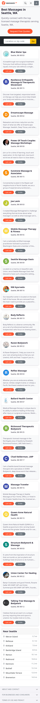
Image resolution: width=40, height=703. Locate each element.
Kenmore (21, 663)
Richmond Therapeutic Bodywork (22, 427)
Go (33, 41)
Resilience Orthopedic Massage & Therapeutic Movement (23, 82)
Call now (8, 71)
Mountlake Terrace (21, 673)
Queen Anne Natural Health (21, 513)
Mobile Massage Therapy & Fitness (23, 230)
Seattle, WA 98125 (17, 432)
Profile (20, 71)
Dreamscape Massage (22, 112)
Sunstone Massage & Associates (21, 172)
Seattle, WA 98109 (17, 146)
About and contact (10, 689)
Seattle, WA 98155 (17, 235)
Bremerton (21, 677)
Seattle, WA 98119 (17, 318)
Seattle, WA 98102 (17, 116)
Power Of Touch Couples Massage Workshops (23, 141)
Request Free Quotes (20, 31)
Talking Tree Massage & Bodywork (23, 602)
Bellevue (21, 641)
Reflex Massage (19, 370)
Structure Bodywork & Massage (22, 544)
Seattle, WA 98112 (17, 607)
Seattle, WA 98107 (17, 402)
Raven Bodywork (19, 342)
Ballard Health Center (22, 398)
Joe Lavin (15, 201)
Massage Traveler (20, 484)
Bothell (21, 668)
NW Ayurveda (18, 287)
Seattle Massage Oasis (22, 259)
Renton (21, 654)
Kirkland (21, 645)
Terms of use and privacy (13, 700)
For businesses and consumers (16, 695)
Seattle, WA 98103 (17, 55)
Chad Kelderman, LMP (22, 456)
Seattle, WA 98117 (17, 460)
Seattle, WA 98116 (17, 290)
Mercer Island (21, 636)
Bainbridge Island (21, 650)
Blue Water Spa (18, 52)
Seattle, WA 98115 (17, 88)
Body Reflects (18, 315)
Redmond (21, 659)
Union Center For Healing (24, 573)
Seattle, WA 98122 (17, 346)
